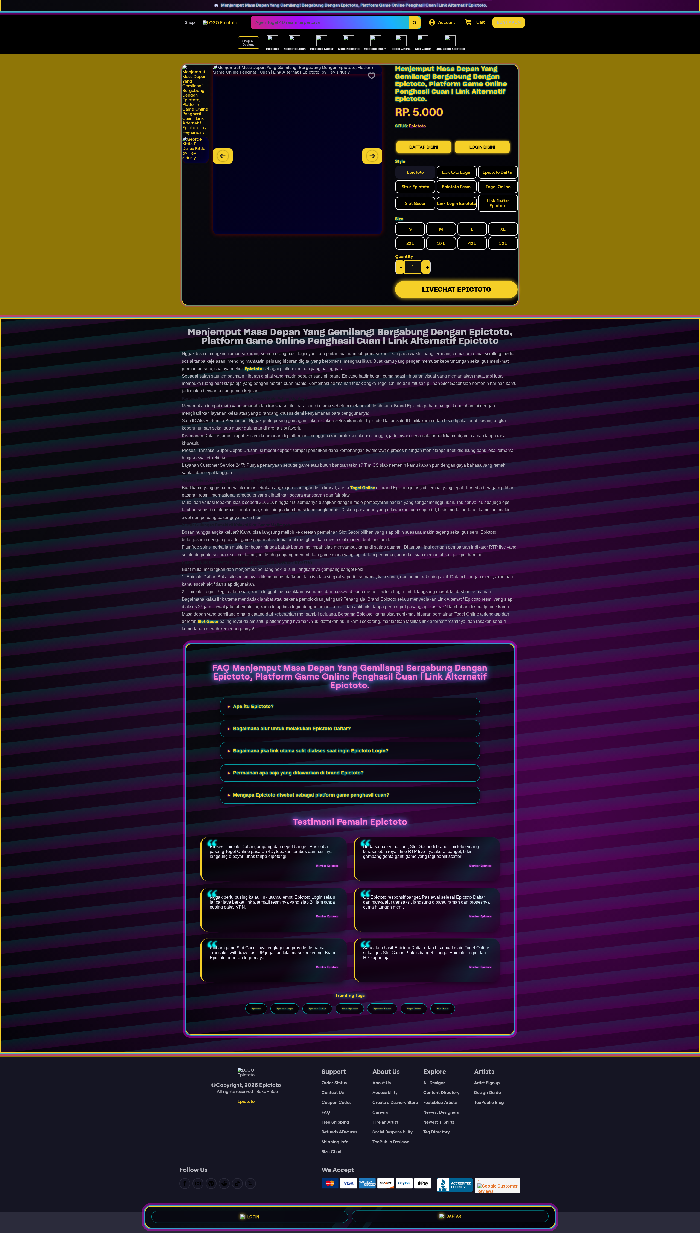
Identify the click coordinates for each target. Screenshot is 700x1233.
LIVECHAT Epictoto (456, 289)
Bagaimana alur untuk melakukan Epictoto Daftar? (292, 728)
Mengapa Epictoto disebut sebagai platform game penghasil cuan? (311, 795)
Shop (190, 22)
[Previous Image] (223, 156)
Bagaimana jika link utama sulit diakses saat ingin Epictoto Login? (311, 750)
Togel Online (362, 487)
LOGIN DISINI (482, 147)
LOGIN (253, 1217)
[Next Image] (372, 156)
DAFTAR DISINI (423, 147)
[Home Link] (220, 22)
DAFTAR (454, 1217)
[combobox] (330, 22)
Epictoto (253, 368)
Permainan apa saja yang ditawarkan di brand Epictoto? (298, 773)
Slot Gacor (208, 621)
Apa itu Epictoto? (253, 706)
